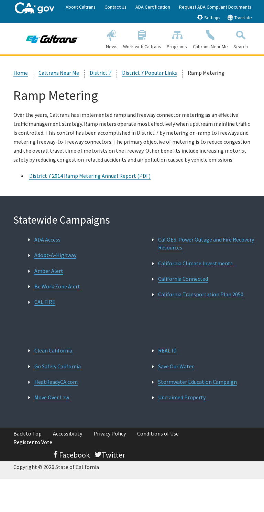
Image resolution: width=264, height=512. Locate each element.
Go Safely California (57, 366)
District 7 (100, 72)
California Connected (183, 278)
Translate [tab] (242, 18)
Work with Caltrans (142, 46)
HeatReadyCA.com (56, 381)
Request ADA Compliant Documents (215, 7)
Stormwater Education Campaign (197, 381)
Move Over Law (51, 397)
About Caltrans (81, 7)
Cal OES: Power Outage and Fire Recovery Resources (206, 243)
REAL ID (167, 350)
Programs (177, 46)
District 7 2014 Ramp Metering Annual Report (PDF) (90, 175)
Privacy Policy (110, 433)
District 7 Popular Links (149, 72)
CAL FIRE (44, 301)
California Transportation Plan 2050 (200, 294)
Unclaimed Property (182, 397)
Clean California (53, 350)
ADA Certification (152, 7)
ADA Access (47, 239)
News (112, 46)
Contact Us (115, 7)
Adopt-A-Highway (55, 255)
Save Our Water (176, 366)
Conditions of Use (158, 433)
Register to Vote (32, 442)
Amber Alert (48, 270)
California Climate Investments (195, 263)
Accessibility (67, 433)
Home (20, 72)
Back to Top (27, 433)
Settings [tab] (211, 18)
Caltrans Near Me (210, 46)
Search (240, 46)
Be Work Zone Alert (57, 286)
